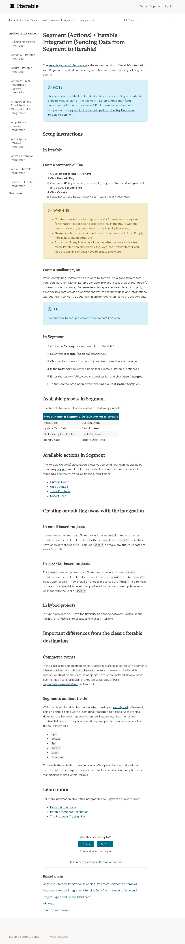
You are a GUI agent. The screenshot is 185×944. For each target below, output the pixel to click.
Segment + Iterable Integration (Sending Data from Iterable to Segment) (90, 890)
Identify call (120, 707)
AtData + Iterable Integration (22, 158)
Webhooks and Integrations (59, 20)
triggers (62, 469)
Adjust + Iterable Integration (21, 70)
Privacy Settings (57, 937)
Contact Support (149, 6)
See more (15, 193)
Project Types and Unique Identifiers (66, 897)
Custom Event (59, 482)
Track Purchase (60, 491)
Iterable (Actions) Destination (69, 812)
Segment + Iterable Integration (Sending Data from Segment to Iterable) (90, 884)
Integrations (87, 20)
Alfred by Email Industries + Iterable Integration (20, 86)
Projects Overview (108, 318)
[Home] (23, 7)
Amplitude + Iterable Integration (18, 126)
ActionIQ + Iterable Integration (23, 57)
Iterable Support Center (23, 20)
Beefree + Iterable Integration (22, 184)
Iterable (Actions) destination (68, 65)
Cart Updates (59, 487)
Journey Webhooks (56, 910)
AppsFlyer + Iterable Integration (18, 143)
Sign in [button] (168, 6)
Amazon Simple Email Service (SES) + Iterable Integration (21, 107)
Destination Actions (63, 807)
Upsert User (58, 496)
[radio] (86, 844)
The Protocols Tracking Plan (68, 816)
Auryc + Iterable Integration (21, 171)
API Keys (48, 903)
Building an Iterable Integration (23, 43)
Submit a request (110, 862)
